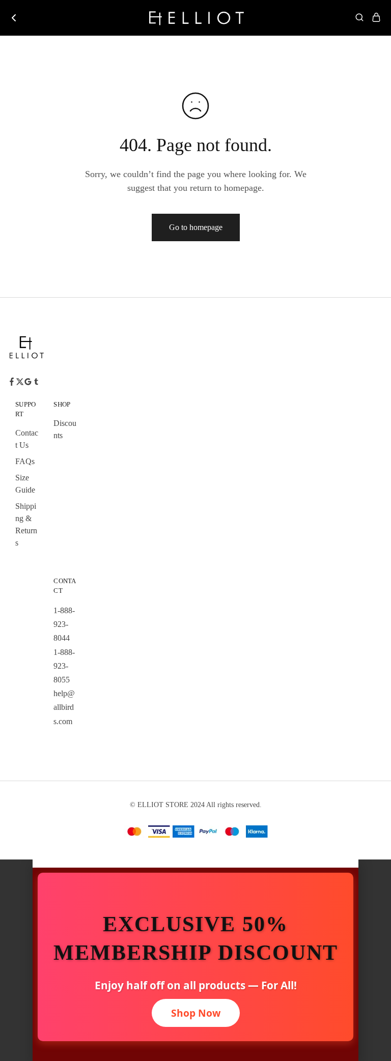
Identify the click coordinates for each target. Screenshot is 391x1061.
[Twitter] (20, 383)
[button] (195, 863)
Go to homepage (195, 227)
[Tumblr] (36, 383)
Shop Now (195, 1013)
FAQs (25, 461)
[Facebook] (12, 383)
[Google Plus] (28, 383)
